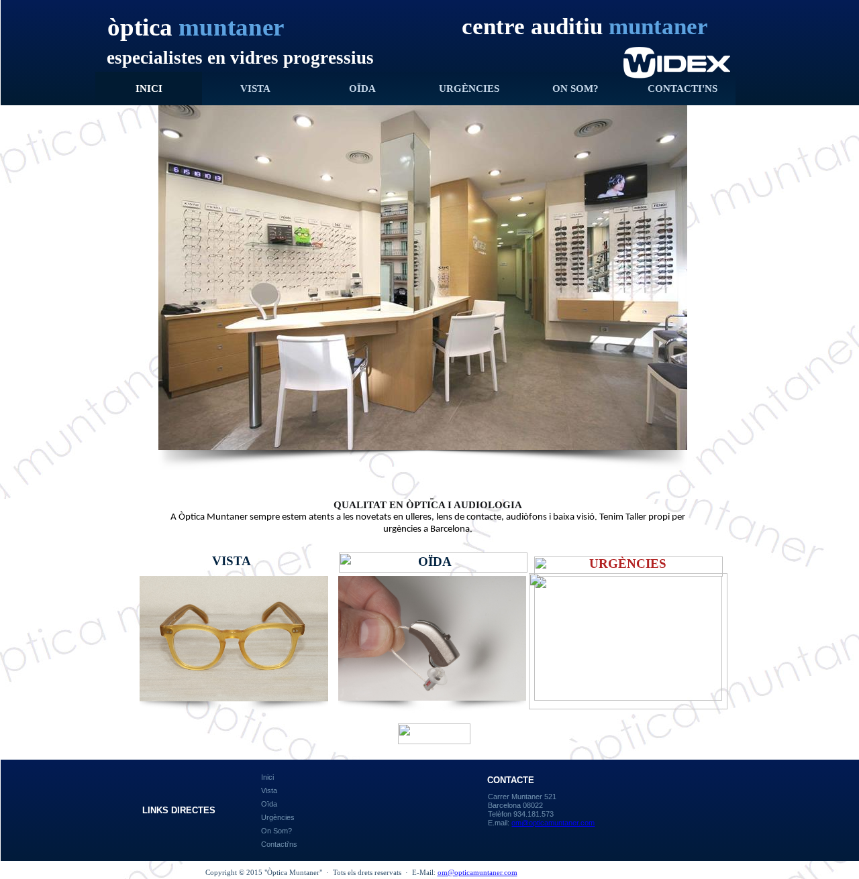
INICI (149, 88)
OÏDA (362, 88)
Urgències (278, 817)
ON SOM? (575, 88)
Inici (267, 777)
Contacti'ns (279, 844)
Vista (269, 790)
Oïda (269, 804)
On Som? (276, 831)
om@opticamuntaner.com (477, 872)
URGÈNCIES (469, 88)
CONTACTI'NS (682, 88)
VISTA (255, 88)
